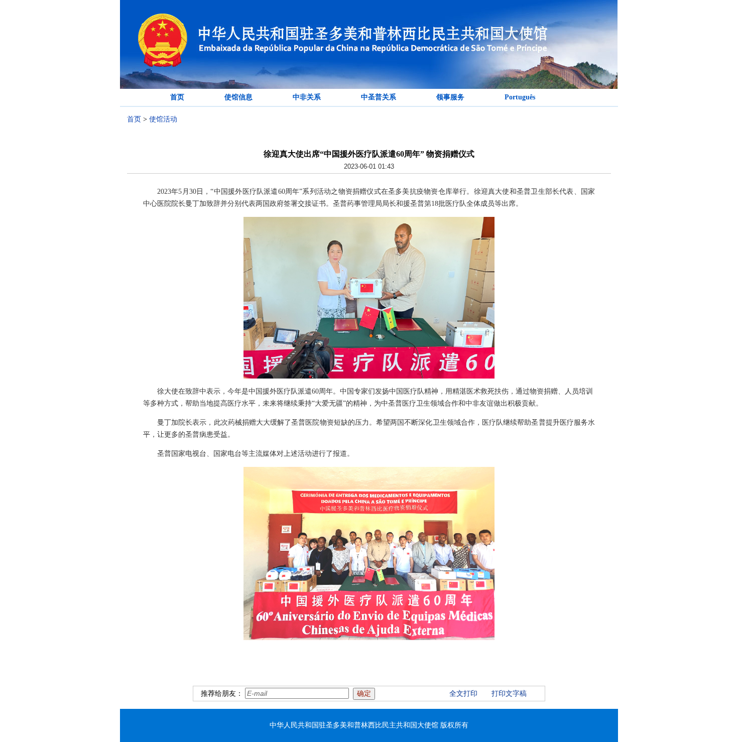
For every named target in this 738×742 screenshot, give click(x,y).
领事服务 (450, 97)
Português (520, 97)
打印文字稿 (509, 693)
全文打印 (463, 693)
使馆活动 (163, 119)
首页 (177, 97)
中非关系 (307, 97)
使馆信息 (238, 97)
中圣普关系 (378, 97)
